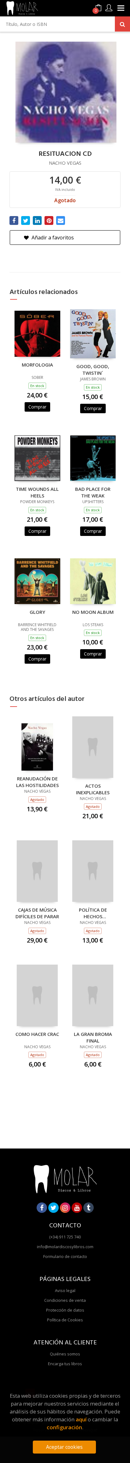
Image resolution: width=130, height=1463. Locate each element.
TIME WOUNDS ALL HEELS (37, 492)
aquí (81, 1419)
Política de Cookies (65, 1320)
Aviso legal (65, 1290)
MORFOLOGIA (37, 364)
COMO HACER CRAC (37, 1034)
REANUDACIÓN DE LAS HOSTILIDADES (37, 781)
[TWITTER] (53, 1207)
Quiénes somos (65, 1354)
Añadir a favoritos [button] (52, 237)
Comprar (37, 407)
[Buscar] (122, 24)
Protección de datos (65, 1310)
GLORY (37, 612)
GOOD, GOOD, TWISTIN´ (92, 369)
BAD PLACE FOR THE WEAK (92, 492)
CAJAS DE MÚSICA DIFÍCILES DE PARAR (37, 913)
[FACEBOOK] (42, 1207)
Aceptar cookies (64, 1447)
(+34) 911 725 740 (65, 1237)
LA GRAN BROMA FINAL (93, 1037)
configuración (64, 1427)
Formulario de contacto (65, 1256)
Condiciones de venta (65, 1300)
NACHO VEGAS (65, 163)
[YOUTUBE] (77, 1207)
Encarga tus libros (65, 1363)
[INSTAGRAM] (65, 1207)
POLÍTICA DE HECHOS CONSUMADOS (92, 913)
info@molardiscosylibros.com (65, 1246)
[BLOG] (88, 1207)
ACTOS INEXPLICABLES (92, 789)
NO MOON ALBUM (93, 612)
